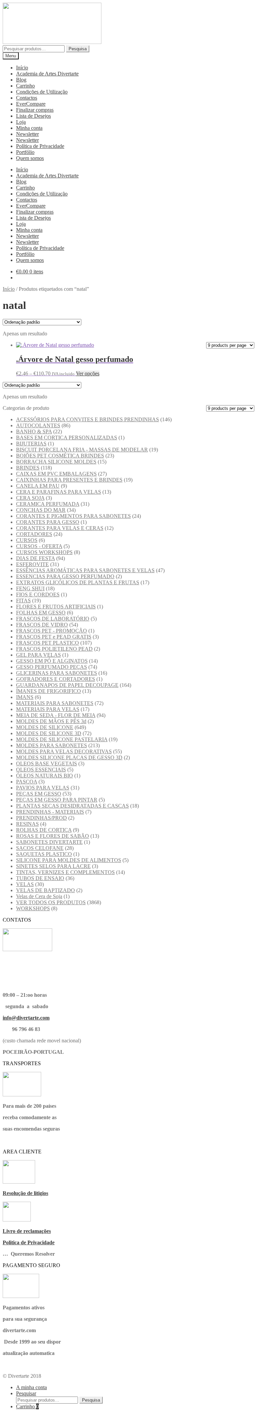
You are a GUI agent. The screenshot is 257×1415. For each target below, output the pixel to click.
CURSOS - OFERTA (39, 546)
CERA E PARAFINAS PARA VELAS (58, 492)
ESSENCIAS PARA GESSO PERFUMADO (65, 576)
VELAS (25, 884)
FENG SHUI (30, 588)
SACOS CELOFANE (40, 848)
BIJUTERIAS (31, 443)
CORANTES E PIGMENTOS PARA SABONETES (73, 516)
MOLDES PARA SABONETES (51, 745)
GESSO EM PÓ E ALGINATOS (52, 661)
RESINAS (27, 824)
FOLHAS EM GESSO (41, 612)
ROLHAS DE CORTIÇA (44, 830)
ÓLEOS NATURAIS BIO (44, 775)
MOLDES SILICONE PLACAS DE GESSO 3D (69, 757)
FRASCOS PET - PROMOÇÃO (51, 631)
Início (22, 67)
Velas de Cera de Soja (39, 896)
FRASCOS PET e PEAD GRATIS (53, 637)
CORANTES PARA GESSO (47, 522)
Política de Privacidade (40, 146)
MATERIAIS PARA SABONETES (54, 703)
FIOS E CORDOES (38, 594)
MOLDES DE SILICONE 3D (48, 733)
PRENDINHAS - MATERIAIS (50, 812)
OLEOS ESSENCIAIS (41, 769)
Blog (21, 80)
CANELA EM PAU (38, 486)
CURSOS (26, 540)
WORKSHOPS (33, 908)
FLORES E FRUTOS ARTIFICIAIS (56, 606)
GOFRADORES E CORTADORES (55, 679)
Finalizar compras (35, 110)
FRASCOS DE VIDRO (42, 625)
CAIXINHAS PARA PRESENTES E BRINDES (69, 480)
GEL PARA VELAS (38, 655)
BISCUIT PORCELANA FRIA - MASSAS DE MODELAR (82, 449)
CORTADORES (34, 534)
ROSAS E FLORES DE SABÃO (52, 836)
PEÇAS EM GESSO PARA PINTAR (56, 800)
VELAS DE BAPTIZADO (45, 890)
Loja (21, 122)
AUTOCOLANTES (38, 425)
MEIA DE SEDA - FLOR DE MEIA (55, 715)
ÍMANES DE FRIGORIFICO (48, 691)
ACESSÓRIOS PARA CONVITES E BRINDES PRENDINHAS (87, 419)
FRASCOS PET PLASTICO (47, 643)
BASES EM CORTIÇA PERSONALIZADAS (66, 437)
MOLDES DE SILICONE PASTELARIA (61, 739)
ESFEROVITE (32, 564)
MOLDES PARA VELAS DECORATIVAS (64, 751)
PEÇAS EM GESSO (38, 794)
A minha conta (31, 1387)
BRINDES (27, 468)
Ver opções (87, 373)
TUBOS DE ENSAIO (40, 878)
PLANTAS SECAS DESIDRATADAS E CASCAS (72, 806)
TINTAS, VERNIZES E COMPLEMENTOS (65, 872)
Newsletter (27, 134)
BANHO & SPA (34, 431)
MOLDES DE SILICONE (44, 727)
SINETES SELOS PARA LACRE (53, 866)
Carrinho (25, 86)
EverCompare (31, 104)
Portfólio (25, 152)
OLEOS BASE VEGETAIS (46, 763)
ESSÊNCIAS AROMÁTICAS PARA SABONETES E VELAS (85, 570)
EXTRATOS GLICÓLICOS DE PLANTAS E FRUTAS (77, 582)
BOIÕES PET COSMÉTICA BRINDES (60, 455)
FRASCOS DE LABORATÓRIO (52, 618)
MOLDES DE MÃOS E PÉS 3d (51, 721)
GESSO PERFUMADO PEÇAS (51, 667)
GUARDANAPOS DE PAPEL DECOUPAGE (67, 685)
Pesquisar (26, 1393)
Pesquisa (78, 48)
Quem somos (30, 158)
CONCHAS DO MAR (41, 510)
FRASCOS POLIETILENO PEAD (54, 649)
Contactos (26, 98)
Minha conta (29, 128)
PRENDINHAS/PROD (41, 818)
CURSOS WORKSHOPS (44, 552)
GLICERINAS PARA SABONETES (56, 673)
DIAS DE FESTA (35, 558)
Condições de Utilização (42, 92)
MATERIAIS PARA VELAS (47, 709)
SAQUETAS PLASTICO (44, 854)
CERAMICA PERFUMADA (47, 504)
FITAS (23, 600)
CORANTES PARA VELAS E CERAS (59, 528)
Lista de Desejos (33, 116)
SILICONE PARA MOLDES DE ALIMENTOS (68, 860)
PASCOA (26, 781)
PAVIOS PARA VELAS (42, 788)
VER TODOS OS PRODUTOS (51, 902)
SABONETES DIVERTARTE (49, 842)
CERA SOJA (30, 498)
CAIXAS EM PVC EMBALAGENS (56, 474)
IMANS (24, 697)
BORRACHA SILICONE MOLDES (56, 462)
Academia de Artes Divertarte (47, 73)
